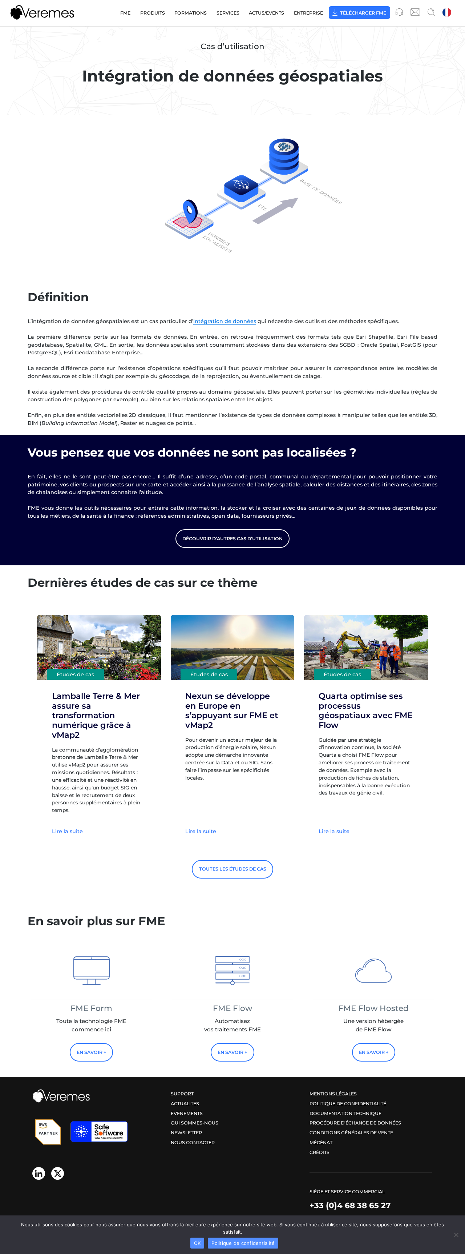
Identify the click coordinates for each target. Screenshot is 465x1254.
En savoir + (91, 1052)
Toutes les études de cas (232, 869)
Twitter (57, 1173)
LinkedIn (38, 1173)
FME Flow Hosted (373, 1008)
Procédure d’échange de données (355, 1123)
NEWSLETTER (186, 1132)
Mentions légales (333, 1093)
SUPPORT (182, 1093)
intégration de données (224, 321)
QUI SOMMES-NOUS (194, 1123)
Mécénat (321, 1142)
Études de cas (75, 674)
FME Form (91, 1008)
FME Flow (232, 1008)
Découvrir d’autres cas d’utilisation (232, 538)
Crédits (319, 1152)
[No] (456, 1234)
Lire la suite (67, 831)
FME (125, 13)
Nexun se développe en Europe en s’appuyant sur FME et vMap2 (231, 710)
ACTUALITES (185, 1103)
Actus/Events (266, 13)
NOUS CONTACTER (193, 1142)
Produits (152, 13)
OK (197, 1243)
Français (447, 13)
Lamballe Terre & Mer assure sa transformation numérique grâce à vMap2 (96, 715)
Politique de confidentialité (348, 1103)
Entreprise (308, 13)
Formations (190, 13)
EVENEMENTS (187, 1113)
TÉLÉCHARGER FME (363, 13)
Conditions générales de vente (351, 1132)
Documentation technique (345, 1113)
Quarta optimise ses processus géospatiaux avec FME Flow (366, 710)
